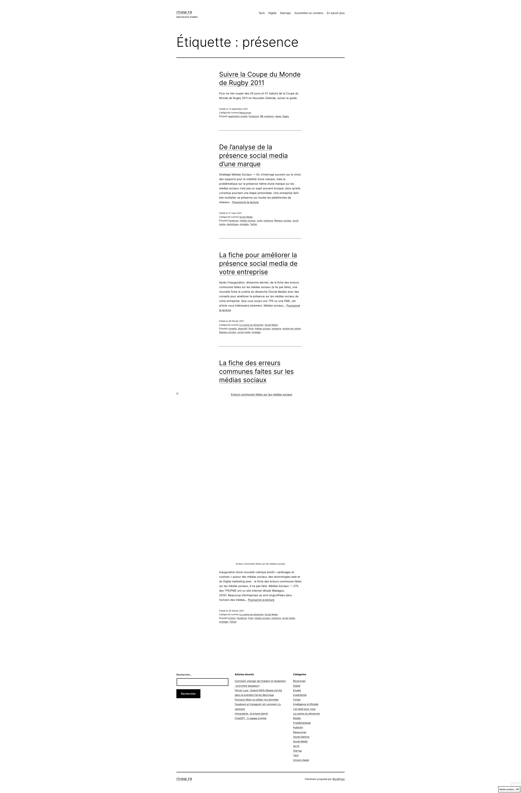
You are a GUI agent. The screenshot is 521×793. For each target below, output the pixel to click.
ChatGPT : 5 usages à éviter (251, 718)
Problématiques (302, 722)
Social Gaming (301, 736)
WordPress (338, 779)
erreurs (232, 618)
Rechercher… (184, 674)
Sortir (296, 746)
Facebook (254, 116)
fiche (250, 328)
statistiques (232, 224)
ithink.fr (184, 12)
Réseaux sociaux (282, 220)
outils (259, 220)
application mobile (237, 116)
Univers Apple (301, 760)
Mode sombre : (507, 789)
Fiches (297, 699)
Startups (285, 13)
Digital (272, 13)
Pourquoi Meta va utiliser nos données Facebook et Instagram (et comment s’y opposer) (258, 704)
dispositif (242, 328)
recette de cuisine (291, 328)
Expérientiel (299, 695)
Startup (297, 750)
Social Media (245, 217)
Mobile (297, 718)
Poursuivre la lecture (245, 202)
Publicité (298, 727)
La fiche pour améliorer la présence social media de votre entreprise (258, 263)
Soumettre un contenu (308, 13)
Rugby (285, 116)
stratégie (244, 224)
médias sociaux (248, 220)
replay (278, 116)
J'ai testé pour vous (304, 709)
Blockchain (299, 681)
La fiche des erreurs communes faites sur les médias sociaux (256, 371)
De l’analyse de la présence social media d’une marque (253, 155)
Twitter (253, 224)
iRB (261, 116)
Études (297, 690)
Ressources (245, 112)
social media (243, 332)
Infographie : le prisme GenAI (251, 713)
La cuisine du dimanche (251, 325)
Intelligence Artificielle (305, 704)
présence (269, 116)
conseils (232, 328)
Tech (262, 13)
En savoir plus (336, 13)
